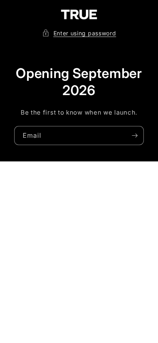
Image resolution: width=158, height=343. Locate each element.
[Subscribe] (134, 135)
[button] (79, 33)
